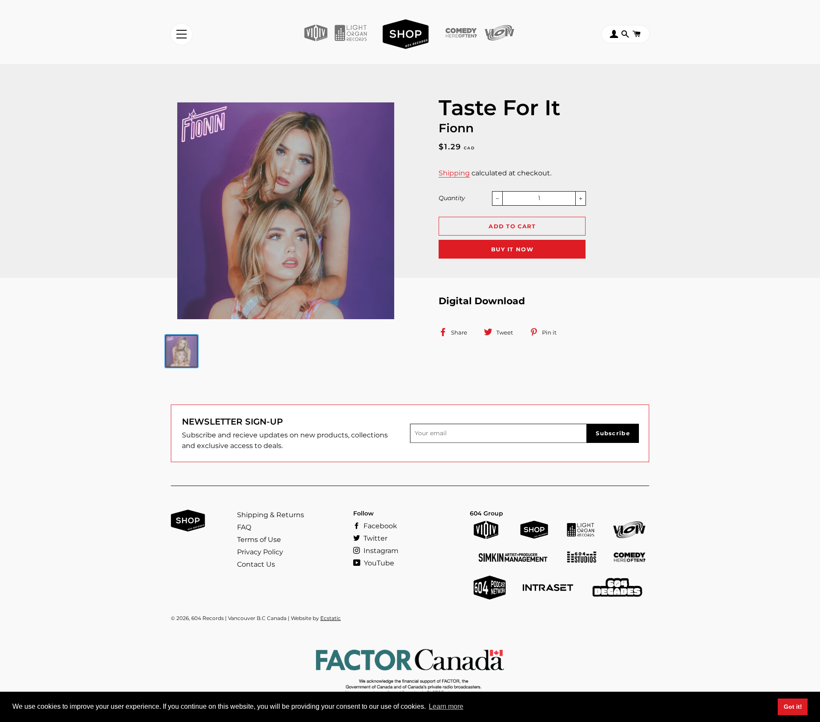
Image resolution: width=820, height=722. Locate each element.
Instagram (380, 551)
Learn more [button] (446, 706)
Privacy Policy (260, 552)
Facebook (379, 526)
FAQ (244, 527)
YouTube (378, 563)
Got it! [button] (793, 706)
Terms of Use (259, 540)
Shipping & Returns (270, 515)
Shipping (454, 173)
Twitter (374, 538)
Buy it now (512, 249)
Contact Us (256, 564)
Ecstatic (330, 618)
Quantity (452, 198)
